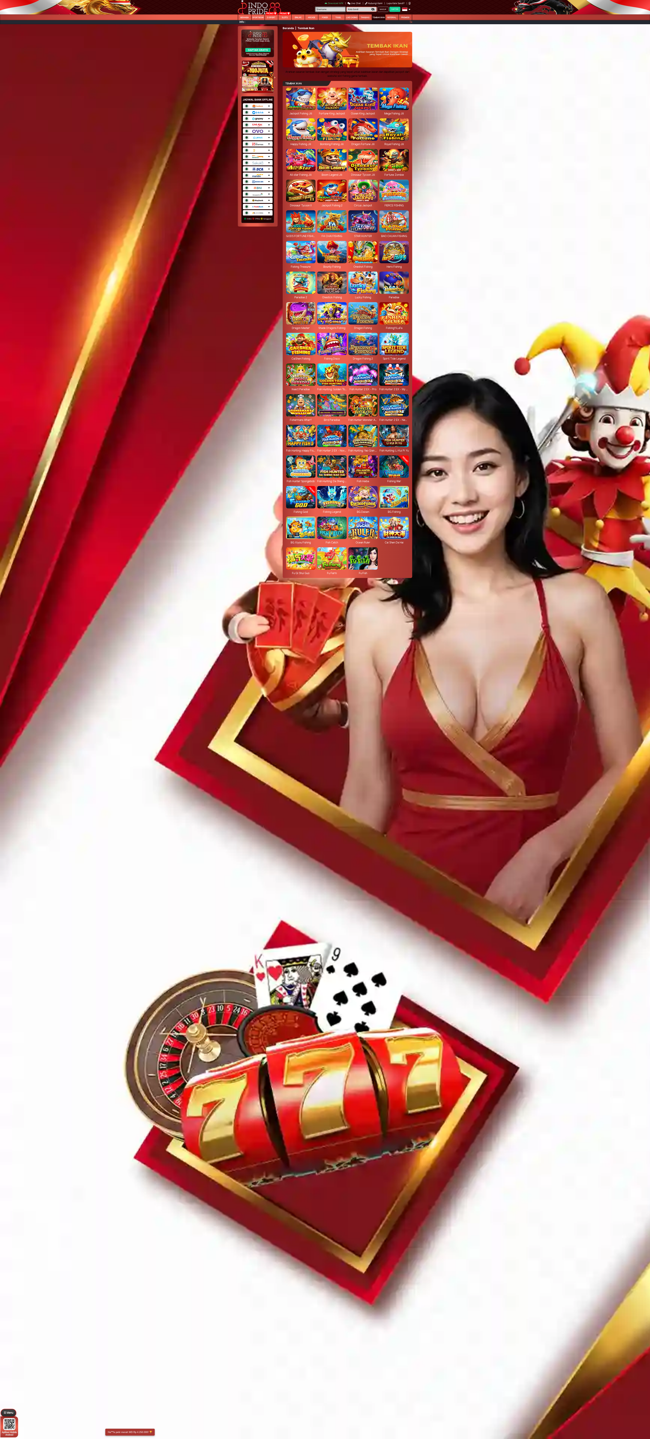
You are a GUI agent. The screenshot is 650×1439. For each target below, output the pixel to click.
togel (338, 17)
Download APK (335, 3)
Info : (242, 22)
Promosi (405, 17)
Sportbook (258, 17)
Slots (285, 17)
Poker (325, 17)
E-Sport (271, 17)
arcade (311, 17)
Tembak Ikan (378, 17)
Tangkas (365, 17)
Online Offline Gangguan (259, 219)
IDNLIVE (298, 17)
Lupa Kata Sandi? (396, 3)
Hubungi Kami (375, 3)
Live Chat (355, 3)
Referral (391, 17)
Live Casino (351, 17)
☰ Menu (8, 1412)
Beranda (244, 17)
